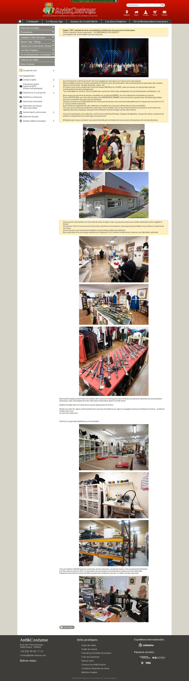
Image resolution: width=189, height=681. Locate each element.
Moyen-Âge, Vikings (31, 42)
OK (162, 5)
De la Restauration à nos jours (151, 22)
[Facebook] (26, 667)
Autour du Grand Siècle (84, 22)
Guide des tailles (89, 645)
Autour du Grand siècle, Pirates (36, 46)
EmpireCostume (97, 678)
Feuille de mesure (89, 649)
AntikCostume (86, 678)
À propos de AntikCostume (94, 664)
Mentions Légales (89, 672)
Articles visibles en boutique (34, 121)
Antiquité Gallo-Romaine (33, 38)
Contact (164, 15)
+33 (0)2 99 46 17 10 (31, 651)
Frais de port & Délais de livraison (96, 653)
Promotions (26, 32)
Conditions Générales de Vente (95, 668)
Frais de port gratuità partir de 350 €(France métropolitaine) (32, 86)
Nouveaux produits (30, 28)
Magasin (127, 15)
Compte (145, 15)
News (136, 15)
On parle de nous (30, 70)
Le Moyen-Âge (54, 22)
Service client (88, 661)
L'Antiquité (32, 22)
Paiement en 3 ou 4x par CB (34, 93)
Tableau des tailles (29, 60)
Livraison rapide (29, 80)
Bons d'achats (27, 64)
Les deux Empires (115, 22)
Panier (155, 15)
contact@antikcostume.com (33, 655)
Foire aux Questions (90, 657)
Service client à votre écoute (34, 112)
